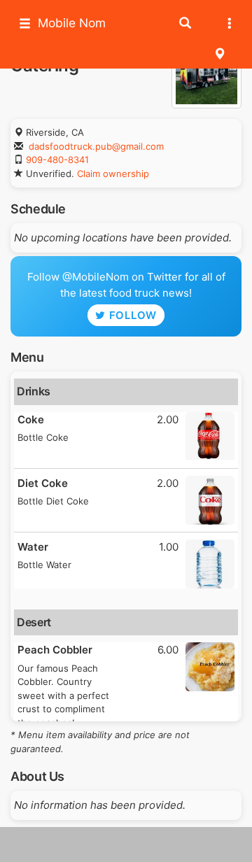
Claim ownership (113, 173)
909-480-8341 (57, 159)
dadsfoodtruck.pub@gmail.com (96, 146)
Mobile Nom (72, 22)
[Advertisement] (126, 844)
